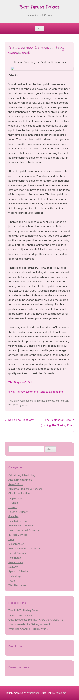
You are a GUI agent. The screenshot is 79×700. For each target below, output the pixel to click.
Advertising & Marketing (21, 475)
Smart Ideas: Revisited (21, 615)
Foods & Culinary (18, 511)
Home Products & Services (23, 530)
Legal (11, 539)
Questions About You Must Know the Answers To (35, 619)
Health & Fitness (17, 521)
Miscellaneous (16, 544)
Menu (39, 28)
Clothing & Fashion (19, 493)
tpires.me (61, 692)
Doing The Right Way (19, 419)
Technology (14, 576)
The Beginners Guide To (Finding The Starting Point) (57, 425)
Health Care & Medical (20, 525)
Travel (11, 580)
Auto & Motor (15, 484)
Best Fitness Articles (39, 8)
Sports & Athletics (18, 571)
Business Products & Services (25, 488)
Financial (13, 502)
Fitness (12, 507)
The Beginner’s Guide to (23, 382)
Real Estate (14, 557)
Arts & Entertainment (20, 479)
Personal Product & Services (24, 548)
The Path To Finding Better (23, 610)
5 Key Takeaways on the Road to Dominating (35, 391)
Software (13, 566)
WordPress (33, 692)
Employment (15, 498)
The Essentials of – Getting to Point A (29, 624)
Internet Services (45, 400)
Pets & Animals (17, 553)
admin (25, 405)
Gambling (13, 516)
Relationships (15, 562)
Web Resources (17, 585)
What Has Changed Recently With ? (28, 628)
